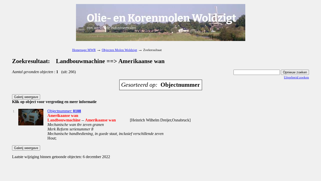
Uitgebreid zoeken (296, 77)
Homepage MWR (84, 50)
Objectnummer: (64, 111)
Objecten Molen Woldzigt (119, 50)
